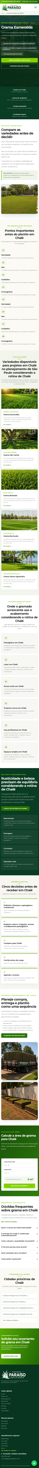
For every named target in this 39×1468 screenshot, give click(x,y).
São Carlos (4, 1423)
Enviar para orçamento (19, 1186)
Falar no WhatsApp (11, 1356)
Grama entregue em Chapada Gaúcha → (18, 1314)
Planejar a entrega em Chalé (14, 1035)
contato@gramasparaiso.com (10, 1458)
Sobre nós (4, 1396)
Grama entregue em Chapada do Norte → (19, 1308)
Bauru (3, 1448)
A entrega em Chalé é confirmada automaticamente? (15, 1234)
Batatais (3, 1426)
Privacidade (5, 1410)
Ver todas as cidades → (11, 1320)
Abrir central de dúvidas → (9, 1221)
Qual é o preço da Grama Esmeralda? (16, 1228)
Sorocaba (4, 1441)
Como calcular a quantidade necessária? (17, 1241)
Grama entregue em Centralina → (15, 1295)
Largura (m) (7, 1169)
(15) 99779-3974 (5, 1456)
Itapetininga (5, 1438)
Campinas (4, 1443)
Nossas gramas (5, 1399)
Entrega (3, 1406)
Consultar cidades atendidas (14, 1454)
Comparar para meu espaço (19, 66)
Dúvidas (3, 1408)
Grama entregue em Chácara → (15, 1302)
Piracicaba (4, 1445)
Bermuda (4, 1428)
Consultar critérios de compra (15, 808)
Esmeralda (4, 1421)
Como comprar (6, 1403)
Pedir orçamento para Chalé (19, 60)
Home (3, 13)
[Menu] (35, 7)
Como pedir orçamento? (11, 1259)
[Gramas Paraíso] (16, 7)
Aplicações (4, 1401)
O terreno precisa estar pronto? (14, 1247)
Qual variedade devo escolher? (14, 1253)
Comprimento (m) (9, 1162)
